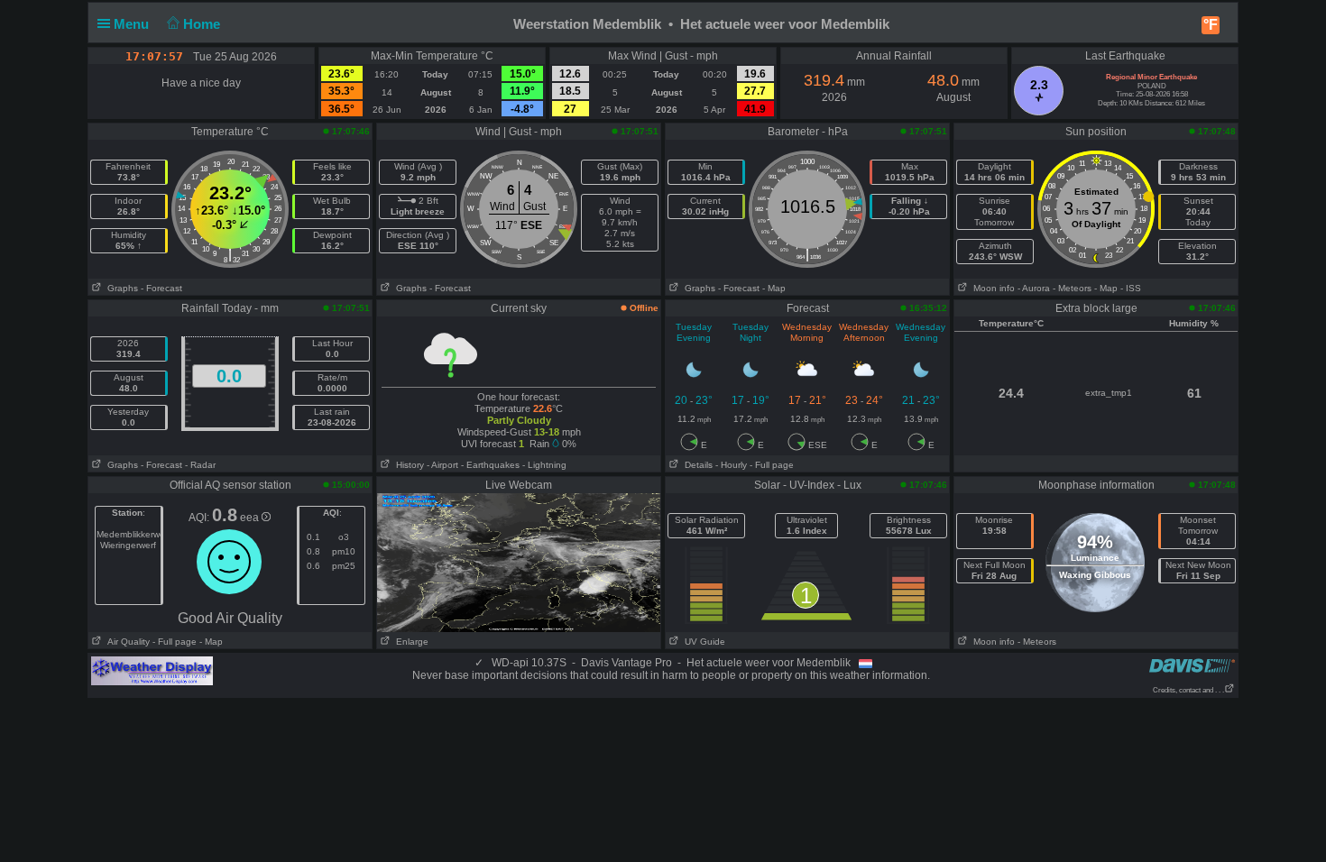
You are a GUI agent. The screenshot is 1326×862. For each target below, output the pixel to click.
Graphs (120, 288)
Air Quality (126, 641)
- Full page (772, 465)
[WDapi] (152, 670)
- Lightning (544, 465)
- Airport (442, 465)
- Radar (200, 465)
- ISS (1130, 288)
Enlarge (409, 641)
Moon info (991, 288)
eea (251, 517)
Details (696, 465)
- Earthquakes (490, 465)
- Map (774, 288)
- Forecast (161, 288)
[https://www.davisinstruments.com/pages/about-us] (1192, 665)
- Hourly (731, 465)
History (407, 465)
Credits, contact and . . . (1188, 690)
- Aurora (1034, 288)
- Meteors (1072, 288)
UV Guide (702, 641)
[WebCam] (518, 561)
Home (203, 24)
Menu (133, 24)
